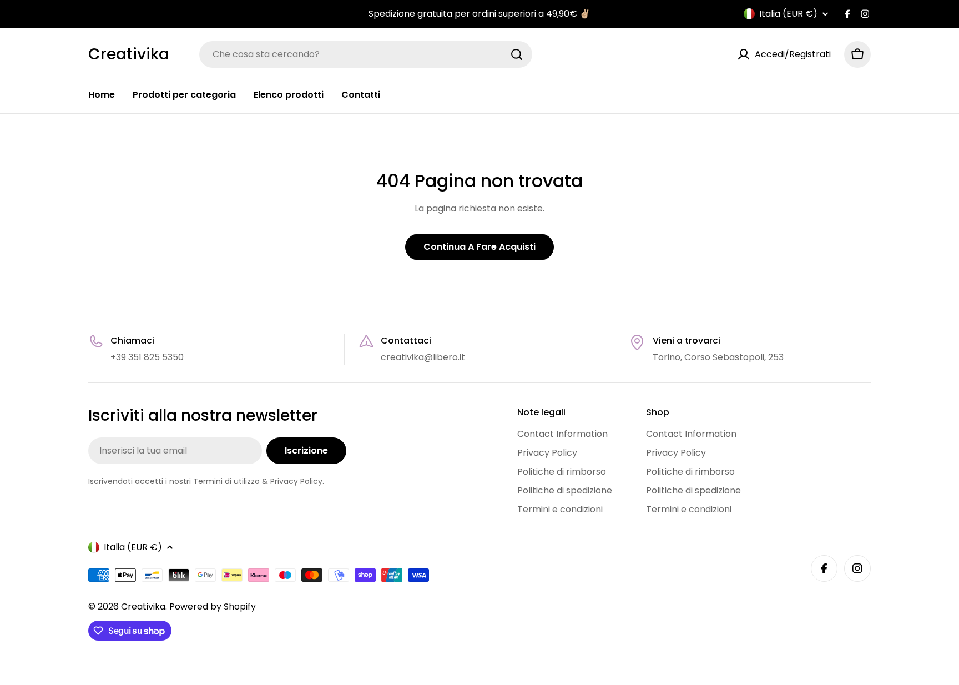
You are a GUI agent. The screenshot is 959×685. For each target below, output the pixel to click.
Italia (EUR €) (788, 13)
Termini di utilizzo (226, 481)
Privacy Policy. (297, 481)
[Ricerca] (516, 54)
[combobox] (365, 54)
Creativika (128, 54)
